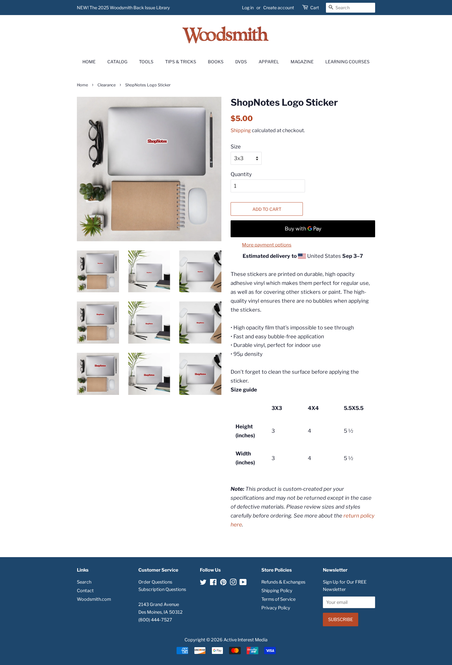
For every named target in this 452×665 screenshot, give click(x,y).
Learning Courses (347, 61)
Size (236, 147)
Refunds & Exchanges (283, 582)
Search (84, 582)
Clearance (106, 85)
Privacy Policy (275, 608)
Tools (146, 61)
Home (89, 61)
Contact (85, 590)
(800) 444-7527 (155, 620)
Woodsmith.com (94, 599)
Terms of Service (278, 599)
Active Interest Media (246, 640)
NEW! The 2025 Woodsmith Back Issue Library (123, 7)
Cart (314, 7)
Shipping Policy (276, 590)
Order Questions (155, 582)
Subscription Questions (162, 589)
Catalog (117, 61)
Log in (248, 7)
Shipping (241, 130)
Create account (278, 7)
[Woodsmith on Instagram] (233, 583)
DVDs (241, 61)
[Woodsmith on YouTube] (243, 583)
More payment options (266, 245)
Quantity (241, 174)
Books (216, 61)
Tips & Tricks (180, 61)
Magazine (302, 61)
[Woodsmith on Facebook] (213, 583)
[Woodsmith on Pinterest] (223, 583)
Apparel (269, 61)
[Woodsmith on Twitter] (203, 583)
